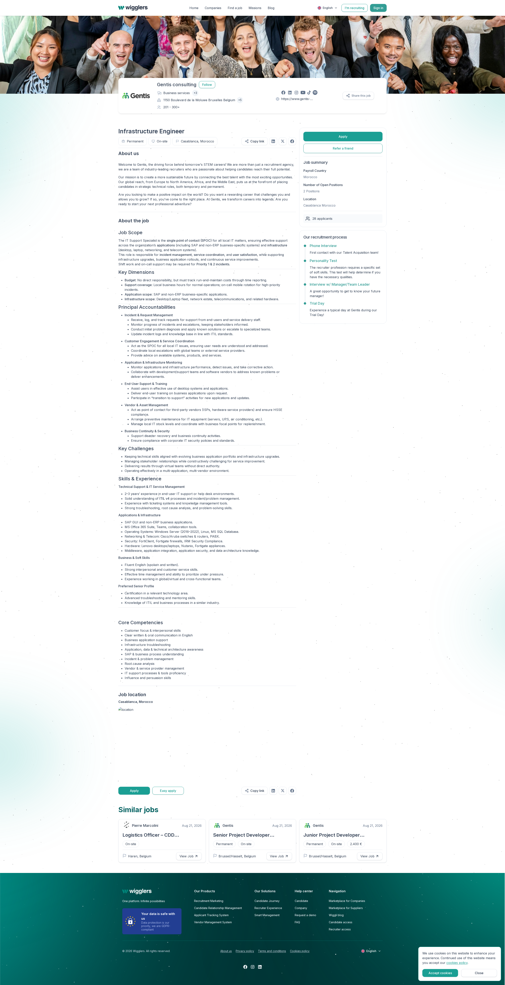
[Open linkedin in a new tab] (259, 966)
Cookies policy (300, 951)
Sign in (378, 8)
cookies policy (457, 963)
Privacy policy (245, 951)
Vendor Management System (213, 922)
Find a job (235, 8)
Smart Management (267, 915)
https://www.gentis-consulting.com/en (295, 99)
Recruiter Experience (268, 908)
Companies (213, 8)
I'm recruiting (354, 8)
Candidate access (340, 922)
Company (301, 908)
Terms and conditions (272, 951)
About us (226, 951)
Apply (134, 791)
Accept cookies (440, 973)
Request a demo (305, 915)
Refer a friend (343, 148)
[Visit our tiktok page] (309, 92)
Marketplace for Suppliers (346, 908)
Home (193, 8)
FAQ (297, 922)
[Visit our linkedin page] (289, 92)
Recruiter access (340, 929)
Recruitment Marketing (208, 901)
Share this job (361, 95)
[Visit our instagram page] (296, 92)
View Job (187, 856)
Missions (255, 8)
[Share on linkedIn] (273, 141)
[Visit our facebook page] (283, 92)
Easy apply (168, 791)
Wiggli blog (336, 915)
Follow (207, 85)
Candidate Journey (267, 901)
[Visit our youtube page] (302, 92)
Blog (271, 8)
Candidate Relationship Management (218, 908)
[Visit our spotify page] (315, 92)
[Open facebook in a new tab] (245, 966)
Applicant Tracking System (211, 915)
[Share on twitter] (283, 141)
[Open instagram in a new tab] (252, 966)
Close (479, 973)
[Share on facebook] (292, 141)
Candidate (301, 901)
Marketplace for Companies (347, 901)
